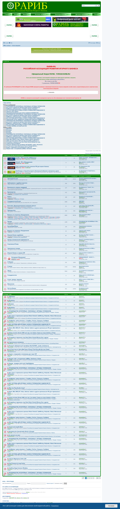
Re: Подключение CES (84, 166)
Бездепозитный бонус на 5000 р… (87, 248)
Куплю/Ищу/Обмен (12, 226)
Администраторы (11, 493)
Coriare (80, 253)
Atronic (16, 217)
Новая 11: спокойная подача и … (87, 239)
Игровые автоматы (19, 223)
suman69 (81, 183)
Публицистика (11, 210)
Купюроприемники (19, 218)
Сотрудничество (12, 275)
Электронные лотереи (13, 248)
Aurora (46, 218)
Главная (7, 14)
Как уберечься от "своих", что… (86, 187)
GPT (38, 218)
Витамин (11, 304)
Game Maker (42, 217)
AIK (19, 219)
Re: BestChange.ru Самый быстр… (87, 170)
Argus (42, 218)
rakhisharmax (82, 231)
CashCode (27, 218)
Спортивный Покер (12, 244)
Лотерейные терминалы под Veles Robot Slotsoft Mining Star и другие (28, 337)
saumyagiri (81, 215)
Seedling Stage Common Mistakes (18, 468)
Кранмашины (17, 231)
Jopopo (81, 267)
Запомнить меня (58, 483)
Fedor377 (81, 193)
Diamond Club (31, 219)
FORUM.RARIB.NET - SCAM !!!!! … (87, 257)
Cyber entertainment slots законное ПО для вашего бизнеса (32, 166)
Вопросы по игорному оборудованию (18, 214)
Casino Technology (34, 217)
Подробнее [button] (55, 506)
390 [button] (97, 478)
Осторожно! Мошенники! (18, 257)
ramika (80, 188)
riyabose (81, 249)
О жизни (9, 266)
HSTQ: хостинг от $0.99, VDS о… (86, 279)
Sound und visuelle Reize (16, 427)
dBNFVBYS (81, 201)
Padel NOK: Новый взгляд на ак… (87, 244)
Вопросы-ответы (39, 208)
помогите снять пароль (12, 111)
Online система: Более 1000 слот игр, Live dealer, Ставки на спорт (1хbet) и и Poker (32, 333)
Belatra (26, 217)
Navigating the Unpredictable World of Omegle (21, 431)
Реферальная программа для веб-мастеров (60, 50)
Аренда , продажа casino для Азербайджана (21, 363)
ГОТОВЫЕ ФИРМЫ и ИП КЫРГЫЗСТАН (16, 126)
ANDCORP (11, 498)
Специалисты (24, 493)
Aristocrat (21, 217)
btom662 (9, 389)
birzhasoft (33, 158)
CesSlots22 (27, 167)
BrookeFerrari (10, 350)
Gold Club (37, 219)
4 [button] (91, 478)
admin (23, 158)
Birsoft (26, 163)
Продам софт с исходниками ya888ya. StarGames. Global (21, 148)
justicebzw (9, 428)
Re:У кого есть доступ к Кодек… (87, 182)
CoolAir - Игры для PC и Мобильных (26, 157)
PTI (54, 218)
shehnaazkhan (82, 158)
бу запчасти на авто (83, 288)
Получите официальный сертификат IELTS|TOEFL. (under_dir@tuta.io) (24, 144)
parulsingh (81, 240)
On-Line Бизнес (11, 288)
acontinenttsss (82, 289)
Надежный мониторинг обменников (41, 50)
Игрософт (11, 218)
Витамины (12, 300)
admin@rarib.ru (53, 79)
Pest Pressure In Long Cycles (17, 463)
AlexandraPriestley (83, 206)
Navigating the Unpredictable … (86, 196)
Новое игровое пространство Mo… (87, 191)
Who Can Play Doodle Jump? (17, 388)
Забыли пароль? (50, 483)
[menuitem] (10, 43)
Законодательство (61, 14)
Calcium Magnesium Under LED (17, 458)
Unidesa (58, 217)
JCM (50, 218)
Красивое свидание (84, 283)
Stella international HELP (84, 214)
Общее (9, 270)
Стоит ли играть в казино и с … (86, 252)
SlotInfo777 (10, 330)
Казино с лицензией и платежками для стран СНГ (19, 147)
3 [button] (89, 478)
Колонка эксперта (40, 14)
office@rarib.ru (60, 79)
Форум (16, 14)
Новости (25, 14)
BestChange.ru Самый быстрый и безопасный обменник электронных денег (37, 171)
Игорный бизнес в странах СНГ (16, 253)
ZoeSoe (80, 280)
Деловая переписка (82, 14)
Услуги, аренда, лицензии (14, 279)
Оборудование (18, 208)
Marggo (80, 284)
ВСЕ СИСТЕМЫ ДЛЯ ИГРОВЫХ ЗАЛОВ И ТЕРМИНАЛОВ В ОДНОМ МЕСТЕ (25, 118)
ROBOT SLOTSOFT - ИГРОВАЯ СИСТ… (88, 157)
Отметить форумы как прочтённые (93, 153)
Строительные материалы (85, 226)
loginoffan (9, 355)
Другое (49, 223)
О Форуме (10, 262)
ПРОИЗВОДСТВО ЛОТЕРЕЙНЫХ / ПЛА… (88, 221)
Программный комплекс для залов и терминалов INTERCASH (22, 112)
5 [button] (93, 478)
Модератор (18, 493)
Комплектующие (28, 223)
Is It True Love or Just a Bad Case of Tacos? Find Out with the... (21, 146)
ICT (31, 218)
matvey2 (81, 202)
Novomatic (52, 217)
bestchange (28, 173)
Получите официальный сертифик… (88, 178)
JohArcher (81, 197)
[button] (83, 478)
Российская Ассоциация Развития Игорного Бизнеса (16, 176)
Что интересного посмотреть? (86, 270)
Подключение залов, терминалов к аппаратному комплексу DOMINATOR (25, 119)
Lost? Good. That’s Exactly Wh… (86, 205)
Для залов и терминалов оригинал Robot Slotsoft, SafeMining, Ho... (23, 115)
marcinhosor (82, 236)
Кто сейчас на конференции (10, 486)
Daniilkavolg (82, 262)
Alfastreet (24, 219)
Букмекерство (11, 192)
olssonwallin (82, 179)
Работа (9, 196)
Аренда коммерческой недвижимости (18, 239)
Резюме (22, 198)
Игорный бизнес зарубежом (15, 235)
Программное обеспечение (40, 223)
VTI (57, 218)
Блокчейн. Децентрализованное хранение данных (21, 205)
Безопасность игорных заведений (17, 187)
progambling (82, 222)
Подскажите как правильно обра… (87, 261)
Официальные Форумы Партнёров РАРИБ (13, 155)
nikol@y (25, 498)
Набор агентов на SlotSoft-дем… (87, 275)
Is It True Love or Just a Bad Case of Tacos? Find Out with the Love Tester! (29, 349)
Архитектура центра (84, 266)
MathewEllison (82, 211)
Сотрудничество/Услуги (14, 201)
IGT (47, 217)
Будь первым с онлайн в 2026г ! (87, 162)
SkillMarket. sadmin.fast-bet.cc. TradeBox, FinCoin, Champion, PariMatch (29, 320)
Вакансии (17, 198)
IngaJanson (28, 158)
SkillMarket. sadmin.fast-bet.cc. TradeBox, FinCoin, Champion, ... (22, 116)
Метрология (10, 284)
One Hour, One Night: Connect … (86, 234)
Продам (9, 221)
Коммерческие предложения (20, 237)
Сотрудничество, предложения (21, 194)
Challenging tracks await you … (86, 210)
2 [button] (87, 478)
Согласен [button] (111, 506)
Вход (3, 481)
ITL (34, 218)
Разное (96, 14)
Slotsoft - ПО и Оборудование (24, 162)
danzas (80, 271)
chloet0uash (82, 227)
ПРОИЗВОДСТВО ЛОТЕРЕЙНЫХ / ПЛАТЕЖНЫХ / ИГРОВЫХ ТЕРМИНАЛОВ (25, 114)
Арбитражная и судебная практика (17, 183)
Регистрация (10, 481)
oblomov (19, 498)
